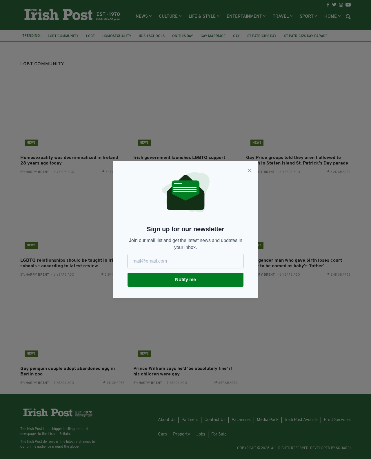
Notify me (185, 279)
